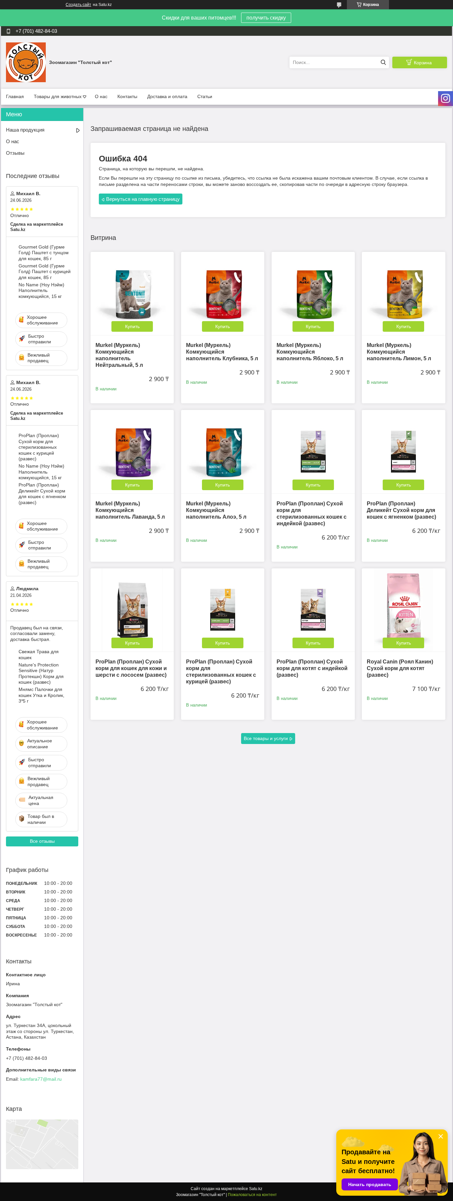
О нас (101, 96)
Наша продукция (25, 130)
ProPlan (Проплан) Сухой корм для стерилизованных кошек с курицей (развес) (39, 447)
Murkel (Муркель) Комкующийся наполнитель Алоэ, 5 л (216, 510)
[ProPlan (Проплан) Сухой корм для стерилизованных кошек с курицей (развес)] (222, 610)
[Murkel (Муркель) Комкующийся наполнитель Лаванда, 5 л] (132, 451)
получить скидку (266, 18)
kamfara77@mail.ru (41, 1079)
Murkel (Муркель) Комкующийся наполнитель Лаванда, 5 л (130, 510)
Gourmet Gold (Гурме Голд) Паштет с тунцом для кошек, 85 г (44, 252)
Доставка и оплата (167, 96)
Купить (132, 326)
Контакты (127, 96)
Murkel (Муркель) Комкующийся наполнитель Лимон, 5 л (399, 351)
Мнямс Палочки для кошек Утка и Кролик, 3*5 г (41, 695)
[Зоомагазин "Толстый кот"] (26, 62)
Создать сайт (78, 4)
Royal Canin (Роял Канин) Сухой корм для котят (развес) (400, 668)
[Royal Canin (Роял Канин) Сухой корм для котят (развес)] (403, 610)
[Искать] (383, 62)
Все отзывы (42, 841)
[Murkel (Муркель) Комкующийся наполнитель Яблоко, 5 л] (313, 293)
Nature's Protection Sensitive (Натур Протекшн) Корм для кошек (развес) (41, 673)
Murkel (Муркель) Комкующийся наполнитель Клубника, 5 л (222, 351)
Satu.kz (255, 1188)
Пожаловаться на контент (252, 1194)
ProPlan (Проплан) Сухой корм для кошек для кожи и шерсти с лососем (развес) (131, 668)
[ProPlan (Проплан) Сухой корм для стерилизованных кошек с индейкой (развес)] (313, 451)
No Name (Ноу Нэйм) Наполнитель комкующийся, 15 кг (41, 290)
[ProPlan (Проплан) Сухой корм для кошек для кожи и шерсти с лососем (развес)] (132, 610)
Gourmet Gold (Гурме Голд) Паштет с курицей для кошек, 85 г (45, 271)
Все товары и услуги (266, 738)
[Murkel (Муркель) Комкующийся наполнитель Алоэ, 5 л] (222, 451)
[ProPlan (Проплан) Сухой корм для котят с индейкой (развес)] (313, 610)
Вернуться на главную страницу (143, 199)
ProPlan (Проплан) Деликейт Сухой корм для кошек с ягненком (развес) (401, 510)
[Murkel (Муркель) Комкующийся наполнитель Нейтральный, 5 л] (132, 293)
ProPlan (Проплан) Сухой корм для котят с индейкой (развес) (312, 668)
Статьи (204, 96)
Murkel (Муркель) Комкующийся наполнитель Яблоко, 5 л (310, 351)
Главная (15, 96)
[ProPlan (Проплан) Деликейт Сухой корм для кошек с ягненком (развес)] (403, 451)
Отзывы (15, 153)
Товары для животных (58, 96)
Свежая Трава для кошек (39, 654)
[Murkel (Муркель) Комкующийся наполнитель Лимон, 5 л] (403, 293)
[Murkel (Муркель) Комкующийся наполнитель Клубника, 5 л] (222, 293)
